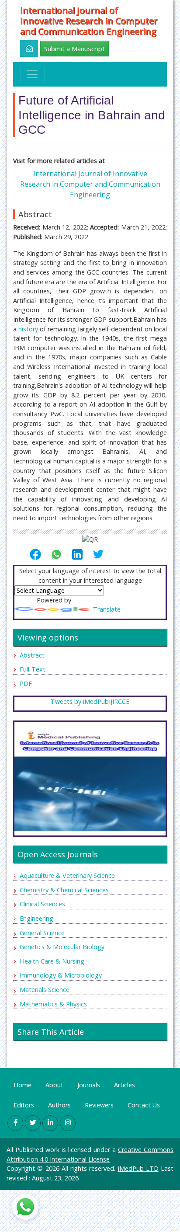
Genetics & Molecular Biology (62, 947)
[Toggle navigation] (32, 74)
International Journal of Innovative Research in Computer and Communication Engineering (89, 21)
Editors (24, 1105)
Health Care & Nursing (52, 961)
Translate (107, 609)
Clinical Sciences (42, 904)
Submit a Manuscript (74, 48)
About (54, 1085)
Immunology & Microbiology (61, 975)
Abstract (32, 655)
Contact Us (144, 1105)
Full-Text (32, 669)
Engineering (36, 918)
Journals (88, 1085)
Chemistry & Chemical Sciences (64, 890)
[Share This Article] (38, 554)
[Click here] (24, 48)
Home (22, 1085)
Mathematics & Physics (53, 1004)
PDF (26, 683)
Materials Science (44, 989)
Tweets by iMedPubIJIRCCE (90, 701)
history (28, 329)
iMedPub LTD (138, 1168)
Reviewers (99, 1105)
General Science (42, 933)
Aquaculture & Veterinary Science (67, 875)
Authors (59, 1105)
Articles (124, 1085)
